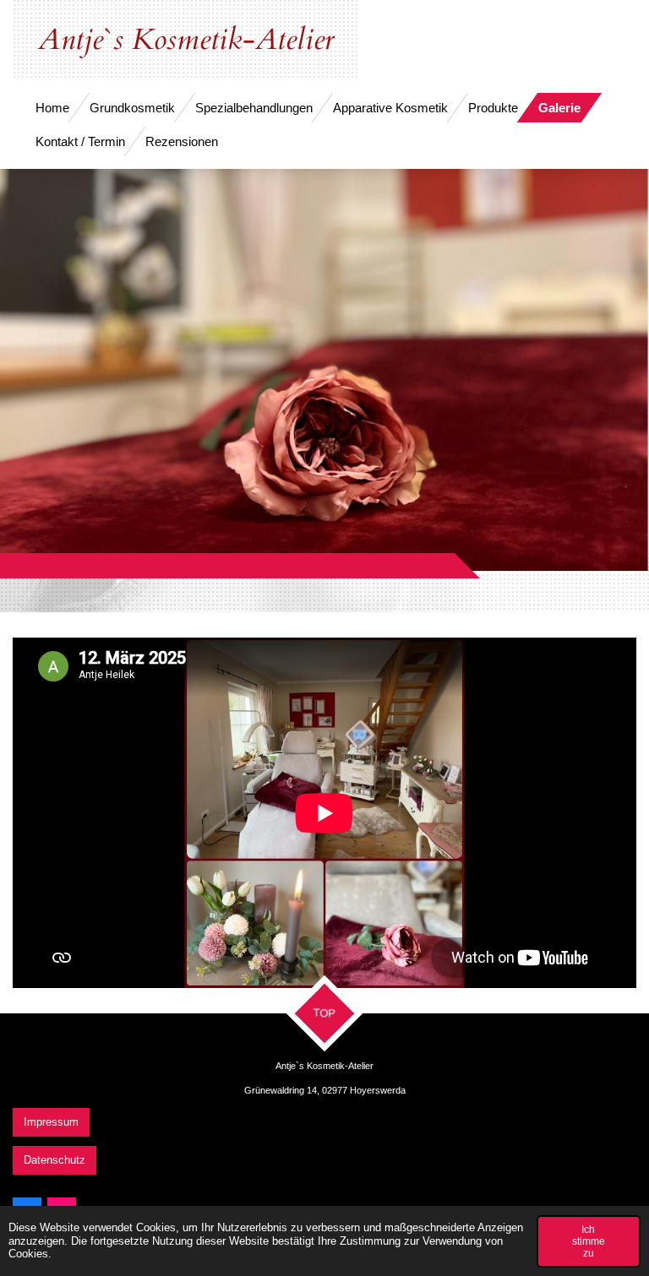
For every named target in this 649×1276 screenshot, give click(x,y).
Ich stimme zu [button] (588, 1241)
